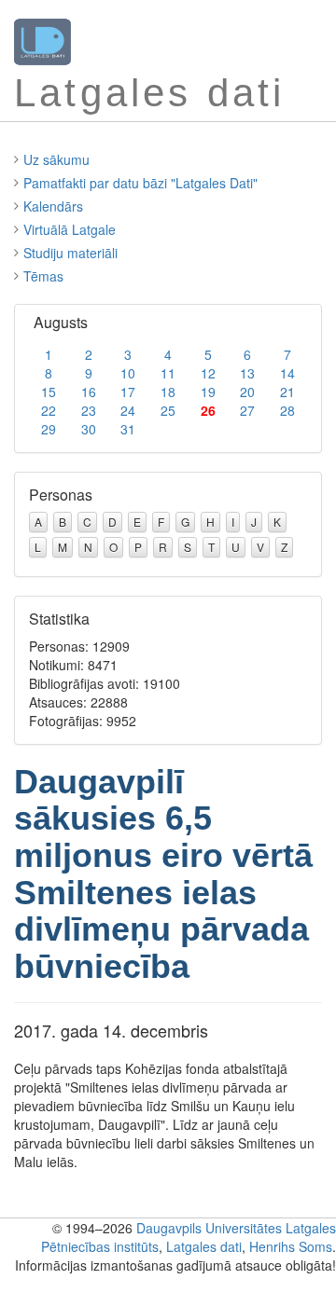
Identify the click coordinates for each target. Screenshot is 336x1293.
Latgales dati (204, 1246)
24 (127, 410)
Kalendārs (53, 206)
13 (247, 373)
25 (168, 410)
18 (168, 391)
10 (127, 373)
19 (208, 391)
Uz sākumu (56, 159)
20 (247, 391)
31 (127, 429)
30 (88, 429)
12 (208, 373)
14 (287, 373)
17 (127, 391)
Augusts (61, 322)
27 (247, 410)
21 (287, 391)
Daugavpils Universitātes (209, 1227)
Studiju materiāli (70, 252)
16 (88, 391)
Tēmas (43, 276)
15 (48, 391)
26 (208, 410)
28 (287, 410)
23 (88, 410)
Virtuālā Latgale (69, 229)
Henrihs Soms (290, 1246)
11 (168, 373)
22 (48, 410)
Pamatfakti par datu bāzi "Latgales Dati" (140, 182)
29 (48, 429)
